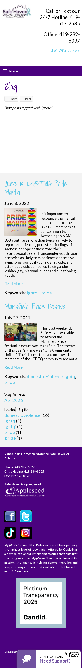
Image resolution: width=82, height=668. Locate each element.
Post (28, 99)
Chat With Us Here (65, 50)
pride (46, 292)
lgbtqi (33, 292)
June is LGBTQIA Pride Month (35, 188)
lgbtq (70, 376)
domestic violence (45, 376)
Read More (13, 283)
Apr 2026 (13, 400)
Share (13, 99)
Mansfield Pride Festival (35, 306)
